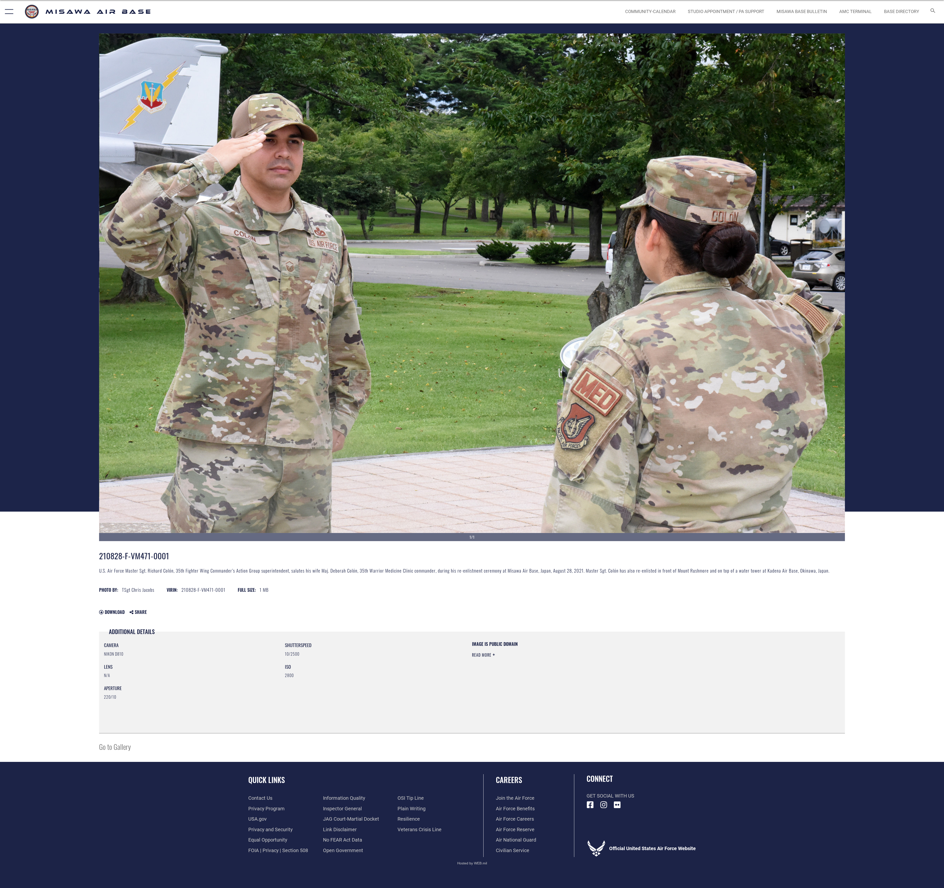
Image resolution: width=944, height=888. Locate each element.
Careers (509, 779)
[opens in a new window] (617, 805)
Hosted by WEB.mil (472, 863)
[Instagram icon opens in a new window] (603, 805)
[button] (8, 11)
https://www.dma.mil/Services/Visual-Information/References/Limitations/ (628, 672)
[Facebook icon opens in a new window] (590, 805)
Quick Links (266, 779)
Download (114, 612)
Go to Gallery (115, 746)
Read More (482, 655)
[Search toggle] (932, 12)
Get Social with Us (610, 796)
